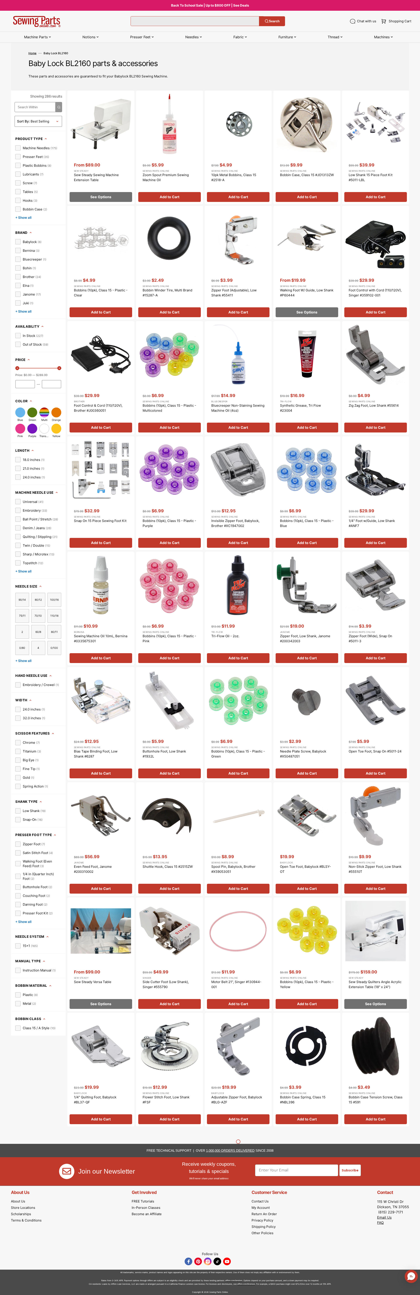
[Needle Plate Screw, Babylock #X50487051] (306, 723)
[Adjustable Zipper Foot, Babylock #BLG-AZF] (238, 1069)
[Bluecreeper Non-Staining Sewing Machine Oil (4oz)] (238, 378)
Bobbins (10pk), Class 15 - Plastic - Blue (307, 523)
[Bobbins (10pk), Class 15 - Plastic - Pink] (169, 608)
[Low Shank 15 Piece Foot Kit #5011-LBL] (375, 147)
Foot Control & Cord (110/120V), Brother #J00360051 (98, 408)
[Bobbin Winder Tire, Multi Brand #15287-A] (169, 262)
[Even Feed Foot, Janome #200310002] (100, 839)
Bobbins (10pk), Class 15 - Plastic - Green (238, 753)
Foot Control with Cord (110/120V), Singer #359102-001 (375, 292)
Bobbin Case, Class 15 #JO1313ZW (307, 175)
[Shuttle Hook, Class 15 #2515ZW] (169, 839)
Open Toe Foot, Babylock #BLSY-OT (305, 869)
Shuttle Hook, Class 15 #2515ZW (168, 866)
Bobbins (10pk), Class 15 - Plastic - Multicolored (169, 408)
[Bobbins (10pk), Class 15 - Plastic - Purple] (169, 493)
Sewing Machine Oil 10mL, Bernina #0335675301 (100, 638)
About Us (18, 1201)
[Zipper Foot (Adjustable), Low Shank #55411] (238, 262)
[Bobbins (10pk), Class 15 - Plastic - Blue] (306, 493)
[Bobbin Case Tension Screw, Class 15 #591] (375, 1069)
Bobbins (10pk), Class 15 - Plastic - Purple (169, 523)
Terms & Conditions (26, 1220)
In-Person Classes (146, 1208)
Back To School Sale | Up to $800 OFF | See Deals (210, 5)
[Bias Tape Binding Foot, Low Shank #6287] (100, 723)
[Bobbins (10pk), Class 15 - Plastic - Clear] (100, 262)
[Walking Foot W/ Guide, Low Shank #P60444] (306, 262)
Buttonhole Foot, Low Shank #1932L (164, 753)
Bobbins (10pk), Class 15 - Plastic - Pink (169, 638)
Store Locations (23, 1208)
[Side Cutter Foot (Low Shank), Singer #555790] (169, 954)
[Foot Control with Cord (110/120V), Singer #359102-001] (375, 262)
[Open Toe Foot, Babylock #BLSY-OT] (306, 839)
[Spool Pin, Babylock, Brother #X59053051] (238, 839)
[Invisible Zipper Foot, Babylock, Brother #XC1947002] (238, 493)
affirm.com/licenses (246, 1284)
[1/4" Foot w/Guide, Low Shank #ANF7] (375, 493)
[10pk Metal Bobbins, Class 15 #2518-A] (238, 147)
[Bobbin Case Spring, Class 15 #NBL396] (306, 1069)
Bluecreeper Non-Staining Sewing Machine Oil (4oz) (237, 408)
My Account (261, 1208)
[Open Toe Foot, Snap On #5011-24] (375, 723)
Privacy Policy (262, 1220)
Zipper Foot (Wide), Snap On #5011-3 (370, 638)
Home (32, 53)
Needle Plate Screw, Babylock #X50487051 (303, 753)
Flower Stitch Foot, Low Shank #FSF (166, 1099)
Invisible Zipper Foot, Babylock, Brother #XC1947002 (235, 523)
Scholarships (21, 1214)
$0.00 (28, 375)
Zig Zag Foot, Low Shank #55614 (374, 405)
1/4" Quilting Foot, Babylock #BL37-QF (95, 1099)
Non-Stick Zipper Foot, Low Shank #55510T (375, 869)
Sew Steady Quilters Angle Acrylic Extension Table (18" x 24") (375, 984)
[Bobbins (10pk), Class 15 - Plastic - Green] (238, 723)
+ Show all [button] (23, 217)
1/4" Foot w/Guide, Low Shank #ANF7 (372, 523)
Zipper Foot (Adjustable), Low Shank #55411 (234, 292)
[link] (36, 147)
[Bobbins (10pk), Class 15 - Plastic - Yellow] (306, 954)
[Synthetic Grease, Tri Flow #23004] (306, 378)
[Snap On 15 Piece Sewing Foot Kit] (100, 493)
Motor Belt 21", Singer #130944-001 (236, 984)
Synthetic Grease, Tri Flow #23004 (300, 408)
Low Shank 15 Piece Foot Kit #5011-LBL (370, 177)
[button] (395, 21)
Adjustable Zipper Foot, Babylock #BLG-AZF (236, 1099)
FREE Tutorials (143, 1201)
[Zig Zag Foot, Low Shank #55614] (375, 378)
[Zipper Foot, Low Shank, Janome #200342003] (306, 608)
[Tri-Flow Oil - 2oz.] (238, 608)
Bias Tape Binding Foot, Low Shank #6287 (95, 753)
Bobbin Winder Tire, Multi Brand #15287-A (167, 292)
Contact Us (260, 1201)
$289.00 (41, 375)
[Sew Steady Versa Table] (100, 954)
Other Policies (262, 1233)
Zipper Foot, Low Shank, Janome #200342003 (305, 638)
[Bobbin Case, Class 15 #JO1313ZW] (306, 147)
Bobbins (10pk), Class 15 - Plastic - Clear (101, 292)
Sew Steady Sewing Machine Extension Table (96, 177)
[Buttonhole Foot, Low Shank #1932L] (169, 723)
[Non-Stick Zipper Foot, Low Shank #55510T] (375, 839)
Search (274, 21)
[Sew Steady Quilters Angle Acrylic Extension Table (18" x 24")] (375, 954)
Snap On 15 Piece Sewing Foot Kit (100, 521)
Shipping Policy (264, 1227)
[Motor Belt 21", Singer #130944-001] (238, 954)
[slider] (17, 368)
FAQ (380, 1222)
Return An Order (264, 1214)
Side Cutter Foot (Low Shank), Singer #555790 (166, 984)
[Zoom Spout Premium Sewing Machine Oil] (169, 147)
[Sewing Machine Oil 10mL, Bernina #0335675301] (100, 608)
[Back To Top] (413, 1288)
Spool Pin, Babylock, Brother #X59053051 (233, 869)
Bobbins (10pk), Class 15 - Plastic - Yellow (307, 984)
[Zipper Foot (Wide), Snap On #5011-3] (375, 608)
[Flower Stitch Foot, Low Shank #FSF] (169, 1069)
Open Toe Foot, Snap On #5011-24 (375, 751)
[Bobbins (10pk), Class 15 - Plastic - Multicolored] (169, 378)
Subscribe (350, 1170)
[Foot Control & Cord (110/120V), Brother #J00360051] (100, 378)
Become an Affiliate (147, 1214)
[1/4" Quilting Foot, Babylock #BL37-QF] (100, 1069)
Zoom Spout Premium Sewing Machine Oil (166, 177)
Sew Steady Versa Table (92, 982)
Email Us (384, 1217)
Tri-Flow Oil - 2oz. (225, 636)
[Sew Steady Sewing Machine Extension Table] (100, 147)
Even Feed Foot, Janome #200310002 (93, 869)
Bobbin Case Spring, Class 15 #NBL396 (303, 1099)
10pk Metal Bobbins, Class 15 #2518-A (233, 177)
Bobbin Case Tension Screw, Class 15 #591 (375, 1099)
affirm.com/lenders (233, 1280)
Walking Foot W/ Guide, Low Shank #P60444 (306, 292)
